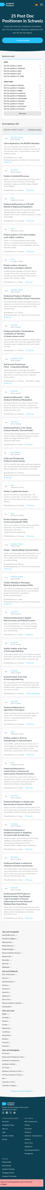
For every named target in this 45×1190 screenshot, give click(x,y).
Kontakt (4, 1139)
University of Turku (9, 1082)
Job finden (5, 1121)
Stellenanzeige (6, 1162)
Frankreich (6, 1046)
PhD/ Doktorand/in (34, 693)
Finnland (6, 1021)
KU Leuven (6, 1053)
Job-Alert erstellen (23, 40)
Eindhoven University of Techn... (13, 1071)
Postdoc (27, 1125)
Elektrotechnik (8, 942)
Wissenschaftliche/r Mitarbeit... (13, 1003)
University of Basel (17, 137)
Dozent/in (6, 992)
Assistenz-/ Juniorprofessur (33, 1136)
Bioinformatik (7, 956)
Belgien (5, 1014)
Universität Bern (16, 452)
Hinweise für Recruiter (9, 1176)
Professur (6, 985)
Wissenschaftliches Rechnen (12, 953)
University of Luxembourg (11, 1060)
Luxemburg (6, 1032)
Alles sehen (22, 113)
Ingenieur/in (6, 996)
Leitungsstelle (7, 1007)
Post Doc (8, 162)
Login (3, 1132)
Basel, (13, 139)
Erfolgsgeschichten (8, 1173)
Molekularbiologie (9, 949)
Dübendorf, (15, 200)
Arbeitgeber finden (8, 1125)
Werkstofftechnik (8, 946)
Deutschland (7, 1035)
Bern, (12, 454)
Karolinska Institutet (9, 1064)
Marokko (6, 1039)
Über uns (5, 1129)
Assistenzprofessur (9, 982)
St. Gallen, (14, 261)
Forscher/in (7, 989)
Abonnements (6, 1166)
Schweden (6, 1017)
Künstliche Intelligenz (10, 939)
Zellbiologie (7, 967)
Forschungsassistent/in (32, 1150)
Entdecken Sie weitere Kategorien (22, 1091)
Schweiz (17, 139)
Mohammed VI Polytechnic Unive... (14, 1057)
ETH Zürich (14, 170)
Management (29, 1153)
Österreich (6, 1042)
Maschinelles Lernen (9, 935)
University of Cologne (10, 1085)
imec (4, 1078)
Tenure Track (7, 999)
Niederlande (7, 1028)
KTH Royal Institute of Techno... (13, 1075)
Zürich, (13, 172)
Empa (12, 198)
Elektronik (6, 964)
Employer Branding (8, 1169)
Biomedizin (6, 960)
